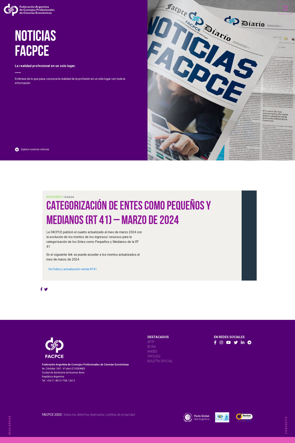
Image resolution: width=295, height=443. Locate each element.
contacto (286, 425)
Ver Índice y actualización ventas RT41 (72, 269)
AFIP (151, 342)
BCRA (152, 347)
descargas (9, 425)
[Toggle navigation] (285, 8)
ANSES (152, 351)
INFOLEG (154, 356)
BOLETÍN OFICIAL (160, 361)
